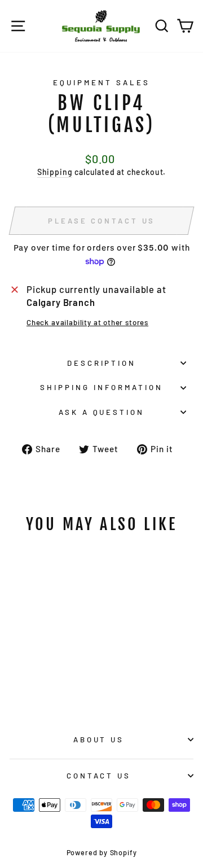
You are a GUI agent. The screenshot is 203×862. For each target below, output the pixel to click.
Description (101, 362)
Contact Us (99, 775)
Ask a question (102, 412)
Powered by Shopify (102, 852)
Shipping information (101, 387)
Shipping (55, 172)
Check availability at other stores (87, 322)
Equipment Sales (101, 82)
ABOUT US (99, 739)
